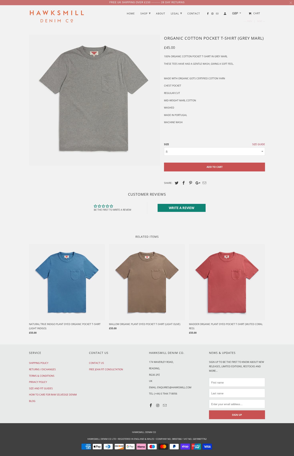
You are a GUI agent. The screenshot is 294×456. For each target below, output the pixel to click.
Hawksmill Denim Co (144, 432)
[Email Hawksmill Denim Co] (165, 405)
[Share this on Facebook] (183, 182)
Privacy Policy (38, 382)
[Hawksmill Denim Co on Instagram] (158, 405)
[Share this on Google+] (197, 182)
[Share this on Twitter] (176, 182)
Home (131, 13)
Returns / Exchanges (42, 369)
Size (166, 144)
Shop (145, 13)
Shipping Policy (38, 363)
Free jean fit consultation (106, 369)
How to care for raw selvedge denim (53, 394)
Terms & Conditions (41, 375)
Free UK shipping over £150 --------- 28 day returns (147, 2)
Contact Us (96, 363)
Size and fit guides (41, 388)
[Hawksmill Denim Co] (57, 17)
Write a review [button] (181, 208)
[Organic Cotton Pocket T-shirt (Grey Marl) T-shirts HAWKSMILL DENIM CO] (94, 100)
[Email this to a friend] (204, 182)
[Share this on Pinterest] (190, 182)
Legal (176, 13)
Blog (32, 401)
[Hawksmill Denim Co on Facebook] (151, 405)
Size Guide (258, 144)
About (160, 13)
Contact (193, 13)
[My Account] (225, 14)
